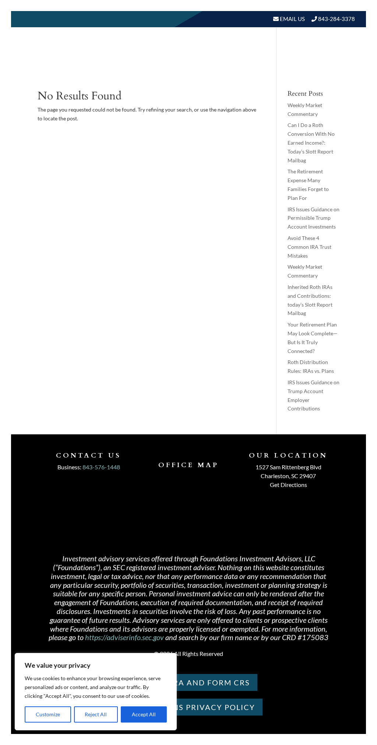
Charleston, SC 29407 (288, 475)
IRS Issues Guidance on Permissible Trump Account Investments (313, 218)
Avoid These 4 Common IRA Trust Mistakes (309, 247)
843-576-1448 (101, 466)
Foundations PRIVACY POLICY (188, 707)
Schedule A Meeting (317, 76)
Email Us (292, 18)
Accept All (144, 714)
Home (157, 48)
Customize (48, 714)
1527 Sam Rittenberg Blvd (288, 466)
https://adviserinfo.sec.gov (124, 637)
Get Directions (288, 484)
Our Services (243, 48)
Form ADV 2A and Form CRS (188, 682)
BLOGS (334, 48)
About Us (190, 48)
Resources (291, 48)
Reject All (96, 714)
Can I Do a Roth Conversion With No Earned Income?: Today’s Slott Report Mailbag (311, 142)
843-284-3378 (336, 18)
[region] (96, 691)
